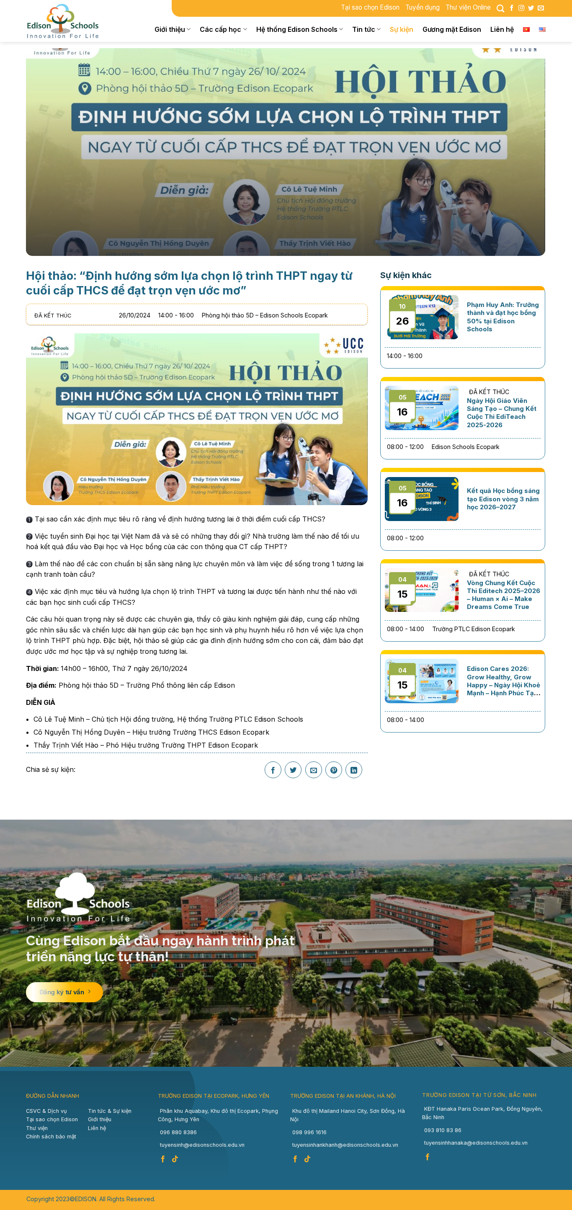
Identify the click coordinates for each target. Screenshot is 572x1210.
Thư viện (37, 1128)
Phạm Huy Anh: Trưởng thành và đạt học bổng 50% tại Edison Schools (503, 317)
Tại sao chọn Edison (370, 7)
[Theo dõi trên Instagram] (521, 8)
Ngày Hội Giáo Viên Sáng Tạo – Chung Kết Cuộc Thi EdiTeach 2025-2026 (501, 413)
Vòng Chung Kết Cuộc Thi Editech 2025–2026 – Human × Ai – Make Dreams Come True (503, 595)
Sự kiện (401, 29)
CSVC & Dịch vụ (46, 1111)
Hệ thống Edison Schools (297, 29)
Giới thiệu (170, 29)
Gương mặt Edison (452, 29)
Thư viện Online (468, 7)
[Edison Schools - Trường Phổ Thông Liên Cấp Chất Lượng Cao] (68, 21)
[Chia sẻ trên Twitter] (293, 770)
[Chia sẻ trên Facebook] (273, 770)
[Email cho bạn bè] (313, 770)
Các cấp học (220, 29)
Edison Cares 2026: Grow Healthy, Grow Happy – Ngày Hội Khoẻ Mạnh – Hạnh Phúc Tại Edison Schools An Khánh (503, 689)
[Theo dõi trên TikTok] (176, 1159)
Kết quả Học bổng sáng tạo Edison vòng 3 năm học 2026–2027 (503, 499)
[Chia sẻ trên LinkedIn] (353, 770)
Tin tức (363, 29)
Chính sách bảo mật (51, 1136)
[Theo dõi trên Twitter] (531, 8)
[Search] (500, 8)
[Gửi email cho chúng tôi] (541, 8)
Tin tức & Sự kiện (109, 1111)
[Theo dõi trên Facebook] (512, 8)
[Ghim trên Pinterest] (333, 770)
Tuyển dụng (422, 7)
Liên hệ (502, 29)
